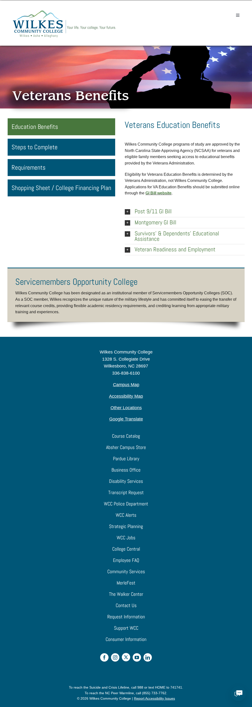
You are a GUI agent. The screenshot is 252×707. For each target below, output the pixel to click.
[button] (185, 211)
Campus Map (126, 384)
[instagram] (115, 657)
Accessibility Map (126, 396)
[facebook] (104, 657)
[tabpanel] (185, 186)
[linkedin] (147, 657)
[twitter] (126, 657)
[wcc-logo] (64, 12)
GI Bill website (158, 193)
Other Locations (126, 407)
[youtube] (137, 657)
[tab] (61, 126)
